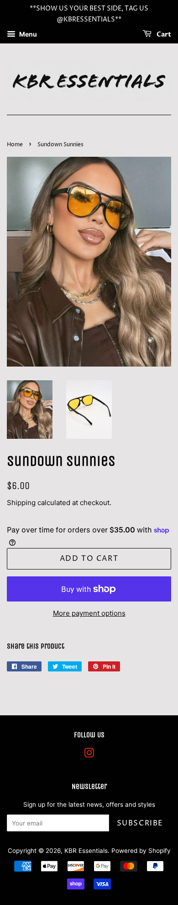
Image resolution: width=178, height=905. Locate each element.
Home (15, 145)
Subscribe (140, 823)
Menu (27, 34)
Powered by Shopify (141, 850)
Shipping (21, 502)
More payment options (89, 613)
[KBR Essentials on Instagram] (89, 754)
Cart (163, 34)
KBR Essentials (86, 850)
